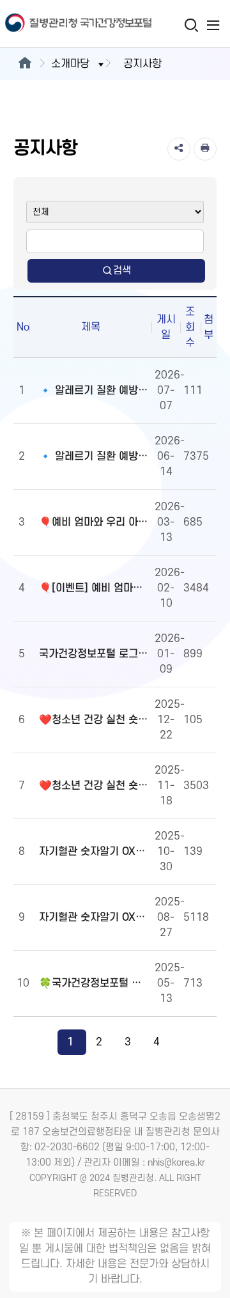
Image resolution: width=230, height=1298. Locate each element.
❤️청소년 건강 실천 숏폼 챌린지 (93, 786)
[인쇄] (205, 148)
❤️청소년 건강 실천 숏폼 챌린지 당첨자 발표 (93, 720)
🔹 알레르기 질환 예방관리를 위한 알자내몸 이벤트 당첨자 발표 (93, 390)
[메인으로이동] (24, 64)
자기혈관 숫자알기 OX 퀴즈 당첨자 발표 (93, 851)
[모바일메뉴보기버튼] (213, 25)
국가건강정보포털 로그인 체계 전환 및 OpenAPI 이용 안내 (93, 654)
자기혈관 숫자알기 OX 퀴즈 (93, 917)
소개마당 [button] (70, 64)
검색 (122, 270)
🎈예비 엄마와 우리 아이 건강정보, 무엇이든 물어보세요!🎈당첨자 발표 (93, 522)
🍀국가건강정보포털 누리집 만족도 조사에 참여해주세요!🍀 (93, 983)
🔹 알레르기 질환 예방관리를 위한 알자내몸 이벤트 (93, 456)
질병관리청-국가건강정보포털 (57, 24)
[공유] (178, 148)
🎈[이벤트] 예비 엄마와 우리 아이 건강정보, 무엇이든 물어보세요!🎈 (93, 588)
